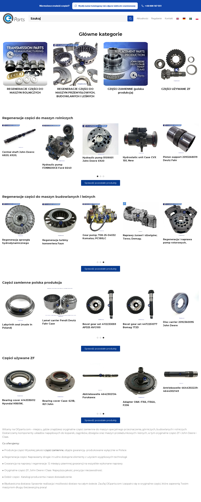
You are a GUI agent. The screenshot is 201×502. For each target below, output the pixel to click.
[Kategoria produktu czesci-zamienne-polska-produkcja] (126, 69)
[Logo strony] (13, 18)
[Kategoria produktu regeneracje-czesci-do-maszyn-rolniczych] (25, 69)
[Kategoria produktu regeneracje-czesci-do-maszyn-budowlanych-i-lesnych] (75, 71)
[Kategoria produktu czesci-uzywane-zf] (176, 67)
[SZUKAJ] (130, 18)
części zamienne (54, 450)
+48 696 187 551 (153, 6)
